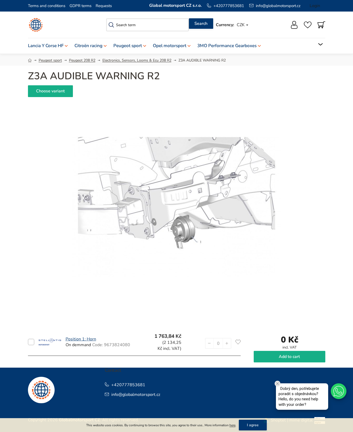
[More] (317, 44)
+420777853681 (228, 5)
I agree (253, 425)
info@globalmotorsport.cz (278, 5)
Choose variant (50, 91)
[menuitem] (49, 46)
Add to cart (31, 342)
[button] (227, 343)
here (232, 425)
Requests (104, 5)
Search (201, 23)
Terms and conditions (46, 5)
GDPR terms (80, 5)
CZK (241, 25)
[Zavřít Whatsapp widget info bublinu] (277, 383)
